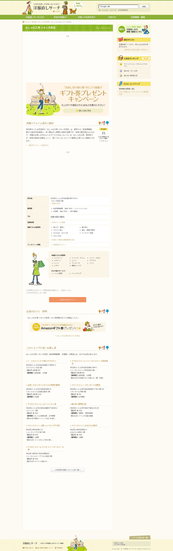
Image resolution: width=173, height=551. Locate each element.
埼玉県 (34, 22)
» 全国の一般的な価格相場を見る (63, 240)
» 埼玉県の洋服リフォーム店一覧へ (68, 470)
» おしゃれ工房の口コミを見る (68, 336)
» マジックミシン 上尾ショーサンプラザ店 (43, 425)
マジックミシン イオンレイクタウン (135, 65)
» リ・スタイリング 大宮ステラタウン (41, 361)
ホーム (27, 22)
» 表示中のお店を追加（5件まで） (136, 50)
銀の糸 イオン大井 (130, 71)
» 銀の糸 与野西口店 (78, 404)
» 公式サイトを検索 (58, 222)
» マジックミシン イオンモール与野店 (85, 385)
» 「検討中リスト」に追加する (37, 145)
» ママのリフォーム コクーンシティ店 (41, 404)
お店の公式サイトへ (68, 300)
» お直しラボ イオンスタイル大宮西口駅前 (43, 385)
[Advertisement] (67, 57)
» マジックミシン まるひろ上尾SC (83, 425)
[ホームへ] (43, 544)
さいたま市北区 (44, 22)
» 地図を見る (55, 203)
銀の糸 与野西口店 (130, 76)
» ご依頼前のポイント (59, 245)
